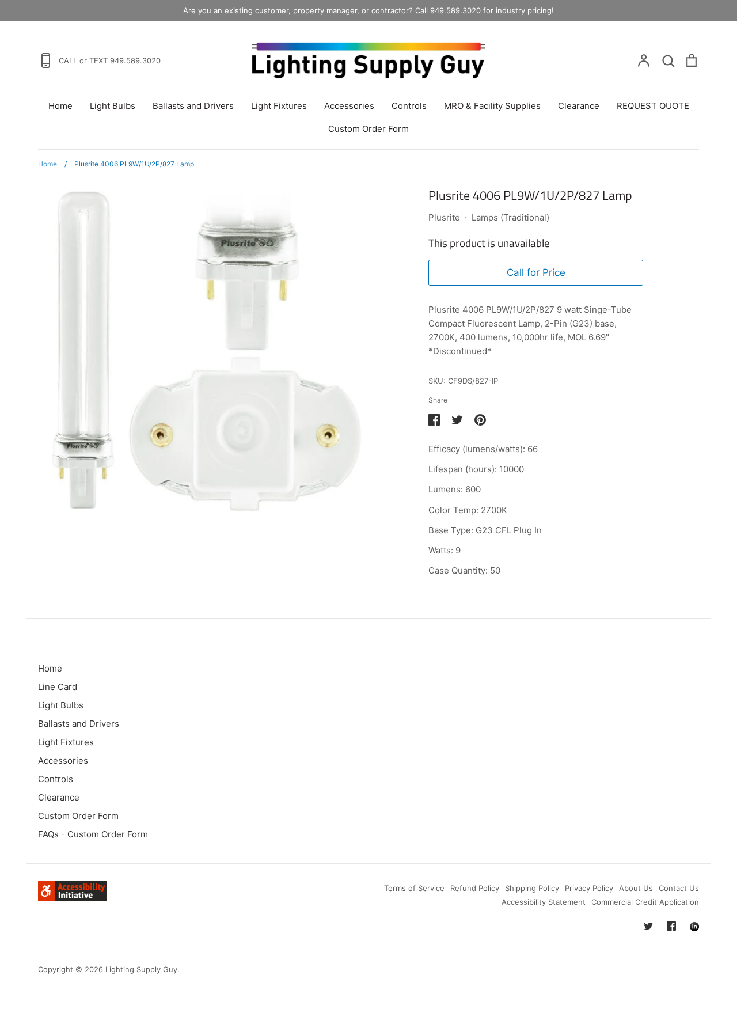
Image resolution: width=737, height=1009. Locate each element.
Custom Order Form (368, 128)
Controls (409, 105)
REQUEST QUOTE (653, 105)
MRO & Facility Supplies (492, 105)
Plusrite (444, 217)
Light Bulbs (112, 105)
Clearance (578, 105)
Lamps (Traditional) (510, 217)
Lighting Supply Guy (141, 969)
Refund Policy (474, 888)
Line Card (57, 686)
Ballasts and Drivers (193, 105)
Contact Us (679, 888)
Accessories (349, 105)
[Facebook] (671, 926)
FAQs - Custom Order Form (93, 834)
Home (60, 105)
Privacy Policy (589, 888)
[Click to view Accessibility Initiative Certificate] (72, 897)
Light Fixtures (279, 105)
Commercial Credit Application (645, 901)
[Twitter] (648, 926)
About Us (636, 888)
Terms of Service (414, 888)
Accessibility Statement (544, 901)
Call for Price (536, 272)
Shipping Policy (532, 888)
